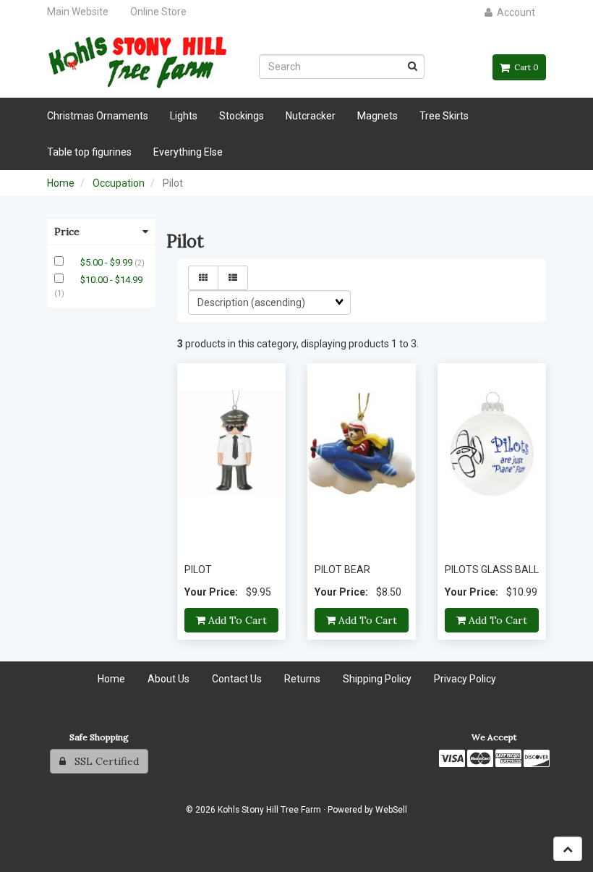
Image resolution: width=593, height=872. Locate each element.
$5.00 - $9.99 (107, 262)
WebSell (391, 810)
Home (60, 183)
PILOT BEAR (342, 569)
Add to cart (236, 620)
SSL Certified (102, 761)
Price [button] (67, 231)
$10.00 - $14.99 (111, 279)
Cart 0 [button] (524, 67)
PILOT (198, 569)
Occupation (119, 183)
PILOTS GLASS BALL (492, 569)
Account (513, 12)
